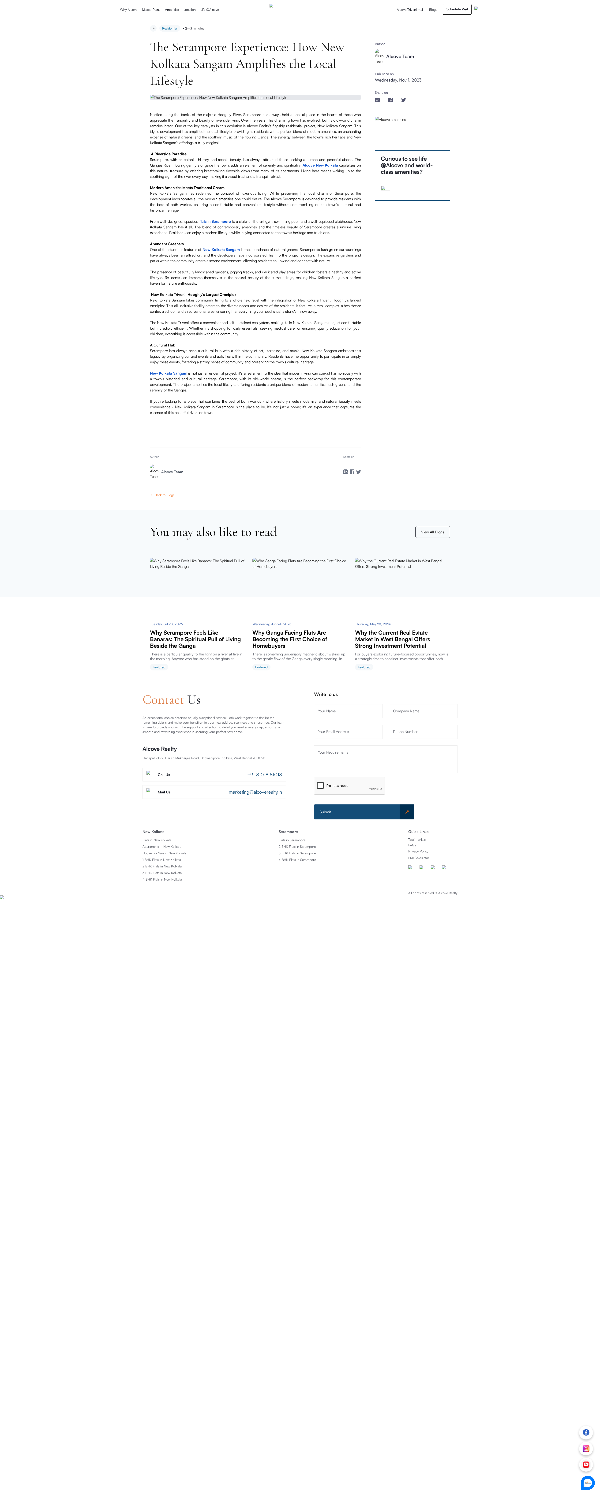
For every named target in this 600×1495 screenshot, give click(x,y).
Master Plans (151, 9)
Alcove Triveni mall (410, 9)
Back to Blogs (164, 495)
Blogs (433, 9)
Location (190, 9)
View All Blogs (432, 532)
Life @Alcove (209, 9)
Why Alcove (128, 9)
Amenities (172, 9)
